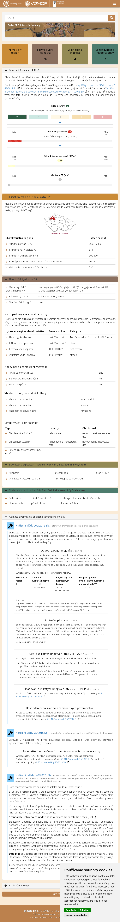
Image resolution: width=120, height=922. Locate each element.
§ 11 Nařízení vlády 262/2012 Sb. (62, 719)
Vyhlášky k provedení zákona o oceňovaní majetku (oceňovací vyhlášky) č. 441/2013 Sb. (60, 90)
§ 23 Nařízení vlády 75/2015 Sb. (51, 762)
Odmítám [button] (84, 910)
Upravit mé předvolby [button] (76, 915)
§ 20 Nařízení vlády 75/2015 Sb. (76, 759)
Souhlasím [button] (71, 910)
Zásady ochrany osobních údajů (45, 917)
